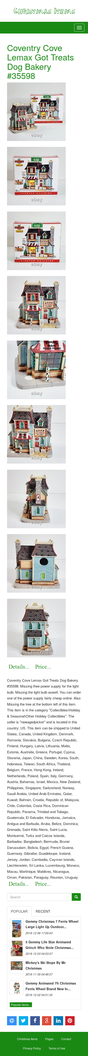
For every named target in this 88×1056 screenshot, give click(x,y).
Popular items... (21, 1005)
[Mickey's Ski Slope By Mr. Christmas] (17, 967)
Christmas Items (27, 1039)
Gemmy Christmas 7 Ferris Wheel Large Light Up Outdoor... (52, 924)
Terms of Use (57, 1048)
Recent (43, 911)
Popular (19, 911)
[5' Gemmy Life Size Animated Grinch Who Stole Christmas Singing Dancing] (17, 946)
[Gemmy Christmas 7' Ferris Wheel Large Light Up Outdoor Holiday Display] (17, 926)
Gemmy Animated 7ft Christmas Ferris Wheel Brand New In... (51, 986)
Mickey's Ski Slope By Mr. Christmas (46, 965)
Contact (66, 1039)
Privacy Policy (32, 1048)
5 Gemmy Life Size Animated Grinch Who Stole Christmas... (50, 945)
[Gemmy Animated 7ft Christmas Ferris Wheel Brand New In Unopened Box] (17, 988)
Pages (49, 1039)
